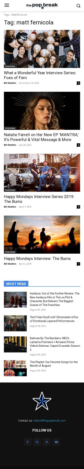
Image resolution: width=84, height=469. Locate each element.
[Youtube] (56, 442)
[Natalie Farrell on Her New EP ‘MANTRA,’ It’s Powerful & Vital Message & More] (42, 111)
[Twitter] (47, 442)
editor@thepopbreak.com (49, 420)
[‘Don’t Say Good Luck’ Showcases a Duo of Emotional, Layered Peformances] (15, 323)
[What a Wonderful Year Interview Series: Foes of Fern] (42, 49)
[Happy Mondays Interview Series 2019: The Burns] (42, 173)
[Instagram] (37, 442)
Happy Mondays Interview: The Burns (37, 258)
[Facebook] (27, 442)
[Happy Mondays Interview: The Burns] (42, 235)
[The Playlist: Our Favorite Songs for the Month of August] (15, 368)
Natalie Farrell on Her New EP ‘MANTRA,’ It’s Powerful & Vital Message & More (41, 137)
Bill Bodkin (10, 82)
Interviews (10, 66)
